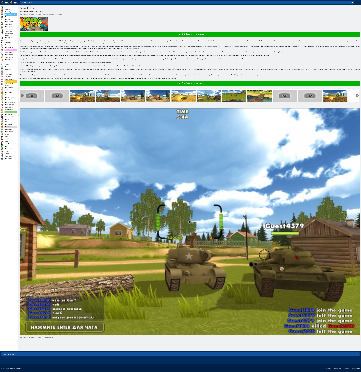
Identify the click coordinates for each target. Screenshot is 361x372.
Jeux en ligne (337, 368)
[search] (352, 2)
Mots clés (346, 368)
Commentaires (356, 368)
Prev (22, 95)
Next (357, 95)
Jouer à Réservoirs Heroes (189, 34)
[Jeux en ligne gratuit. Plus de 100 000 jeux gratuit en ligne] (9, 2)
